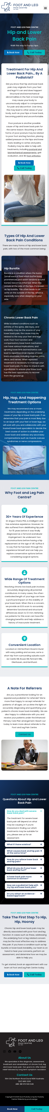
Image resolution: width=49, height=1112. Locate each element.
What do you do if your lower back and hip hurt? (21, 869)
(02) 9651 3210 (24, 1081)
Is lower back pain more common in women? (19, 877)
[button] (45, 8)
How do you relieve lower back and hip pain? (22, 860)
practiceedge (32, 1099)
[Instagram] (4, 1052)
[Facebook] (9, 1052)
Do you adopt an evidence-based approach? (21, 894)
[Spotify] (20, 1052)
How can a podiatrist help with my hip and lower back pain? (22, 886)
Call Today (36, 1109)
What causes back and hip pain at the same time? (23, 852)
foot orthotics (34, 156)
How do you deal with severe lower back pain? (21, 812)
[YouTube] (14, 1052)
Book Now (12, 1109)
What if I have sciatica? (19, 844)
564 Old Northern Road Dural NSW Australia (24, 1078)
